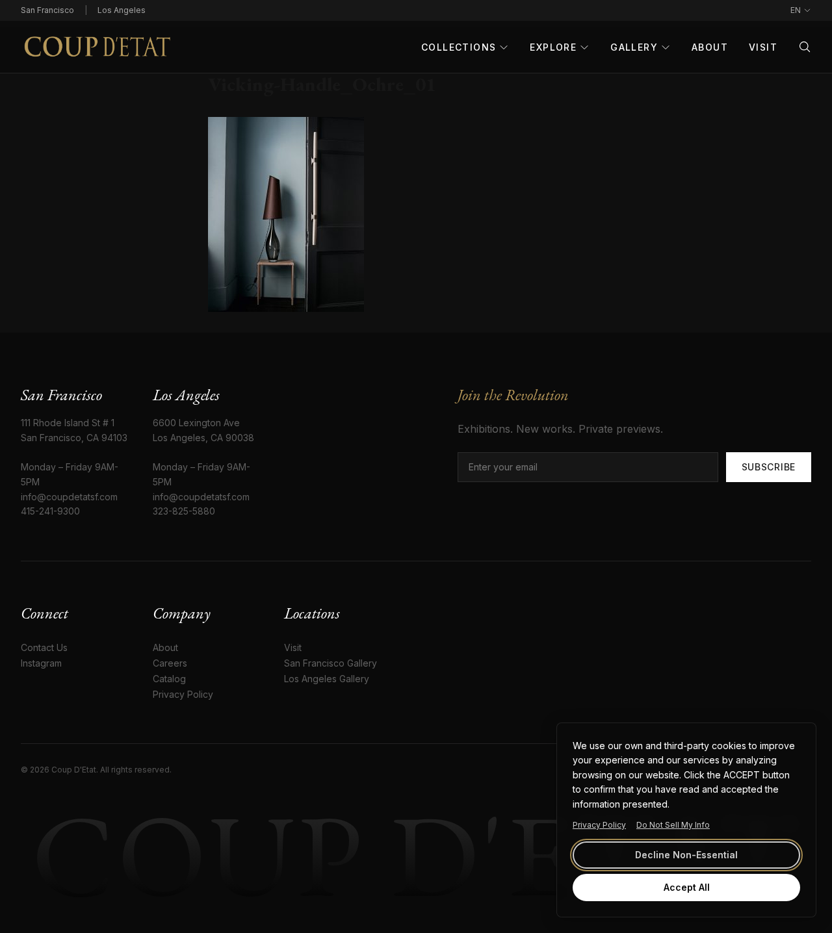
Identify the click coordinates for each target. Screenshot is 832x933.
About (710, 47)
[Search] (804, 46)
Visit (763, 47)
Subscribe (769, 466)
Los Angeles (122, 10)
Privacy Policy (599, 825)
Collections (458, 47)
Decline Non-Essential (686, 854)
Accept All (687, 887)
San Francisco (47, 10)
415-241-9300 (50, 511)
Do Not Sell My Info (673, 825)
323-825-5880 (184, 511)
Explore (553, 47)
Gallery (634, 47)
